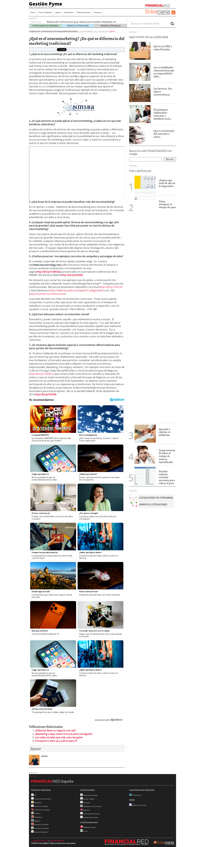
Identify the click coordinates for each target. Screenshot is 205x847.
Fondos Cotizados (41, 806)
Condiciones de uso (39, 840)
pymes (58, 12)
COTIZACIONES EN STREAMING (45, 25)
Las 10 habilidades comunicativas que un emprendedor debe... (164, 71)
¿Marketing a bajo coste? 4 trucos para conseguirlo (63, 734)
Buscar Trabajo (89, 799)
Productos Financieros (42, 799)
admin (112, 31)
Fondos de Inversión (42, 810)
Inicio (33, 12)
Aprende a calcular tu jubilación (164, 432)
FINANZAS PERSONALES (111, 25)
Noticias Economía (90, 795)
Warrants (86, 810)
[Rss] (173, 12)
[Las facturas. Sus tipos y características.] (140, 93)
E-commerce (45, 31)
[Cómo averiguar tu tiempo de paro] (145, 308)
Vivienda (86, 802)
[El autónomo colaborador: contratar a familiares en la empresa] (140, 114)
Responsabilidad (57, 840)
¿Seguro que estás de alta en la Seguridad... (167, 183)
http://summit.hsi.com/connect (47, 294)
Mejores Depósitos (41, 832)
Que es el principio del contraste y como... (164, 134)
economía (56, 31)
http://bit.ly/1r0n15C (111, 287)
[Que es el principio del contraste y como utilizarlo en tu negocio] (140, 135)
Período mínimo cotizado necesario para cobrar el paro (167, 477)
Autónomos (69, 12)
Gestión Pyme (45, 4)
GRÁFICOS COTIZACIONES (78, 25)
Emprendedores (69, 31)
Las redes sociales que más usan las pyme (59, 737)
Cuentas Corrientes (41, 828)
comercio (34, 31)
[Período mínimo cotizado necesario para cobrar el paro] (145, 475)
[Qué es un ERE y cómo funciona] (140, 51)
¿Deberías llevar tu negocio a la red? (55, 730)
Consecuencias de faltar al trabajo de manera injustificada (167, 456)
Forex (85, 831)
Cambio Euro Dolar (90, 817)
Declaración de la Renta (92, 806)
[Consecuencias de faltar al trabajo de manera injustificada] (145, 454)
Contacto (97, 12)
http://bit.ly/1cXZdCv (41, 373)
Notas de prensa (84, 12)
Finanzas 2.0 (137, 795)
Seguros (37, 821)
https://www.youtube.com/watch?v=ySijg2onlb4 (76, 290)
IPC (35, 795)
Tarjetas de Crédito (41, 824)
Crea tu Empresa (45, 12)
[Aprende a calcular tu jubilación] (145, 434)
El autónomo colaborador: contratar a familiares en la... (163, 114)
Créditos (37, 813)
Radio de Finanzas (139, 805)
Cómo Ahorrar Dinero (91, 814)
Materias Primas (89, 827)
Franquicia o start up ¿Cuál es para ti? (56, 740)
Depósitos (38, 802)
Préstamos (38, 817)
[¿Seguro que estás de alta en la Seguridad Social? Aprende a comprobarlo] (145, 184)
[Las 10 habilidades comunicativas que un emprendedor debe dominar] (140, 71)
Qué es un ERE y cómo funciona (163, 47)
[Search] (172, 23)
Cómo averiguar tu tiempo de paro (167, 204)
